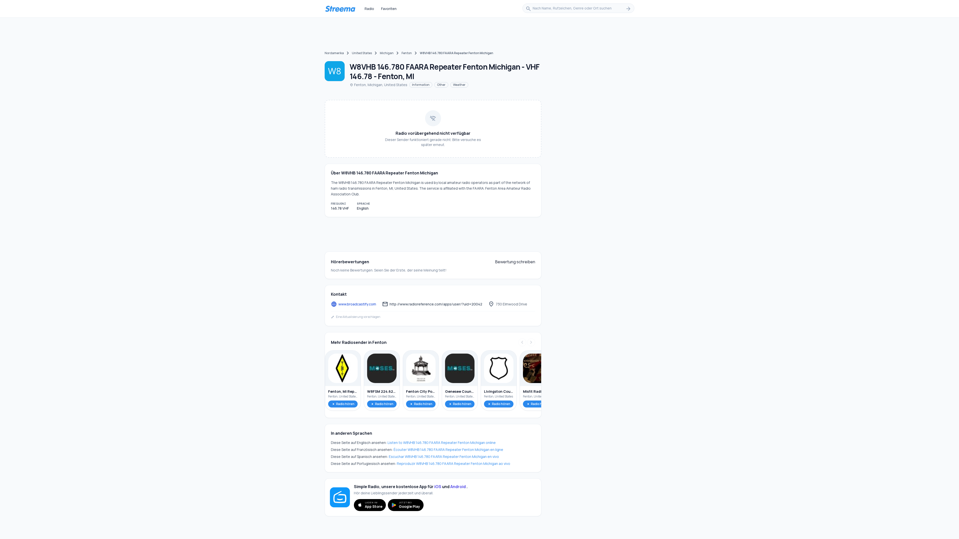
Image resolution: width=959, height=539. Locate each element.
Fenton (407, 53)
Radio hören (343, 404)
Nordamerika (334, 53)
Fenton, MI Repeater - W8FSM (343, 391)
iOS (437, 486)
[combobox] (578, 8)
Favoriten (389, 8)
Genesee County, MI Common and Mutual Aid (460, 391)
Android (458, 486)
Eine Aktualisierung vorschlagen (355, 317)
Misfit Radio (533, 391)
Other (441, 85)
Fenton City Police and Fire (421, 391)
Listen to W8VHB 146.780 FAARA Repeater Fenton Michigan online (442, 442)
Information (421, 85)
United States (362, 53)
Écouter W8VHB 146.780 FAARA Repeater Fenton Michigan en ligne (448, 449)
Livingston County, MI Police (498, 391)
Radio (369, 8)
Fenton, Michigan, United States (378, 84)
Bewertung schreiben (515, 262)
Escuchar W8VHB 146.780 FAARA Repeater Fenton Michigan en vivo (444, 456)
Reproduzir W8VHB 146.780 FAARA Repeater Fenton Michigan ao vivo (453, 463)
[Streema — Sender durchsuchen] (340, 8)
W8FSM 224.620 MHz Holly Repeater (382, 391)
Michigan (387, 53)
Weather (459, 85)
